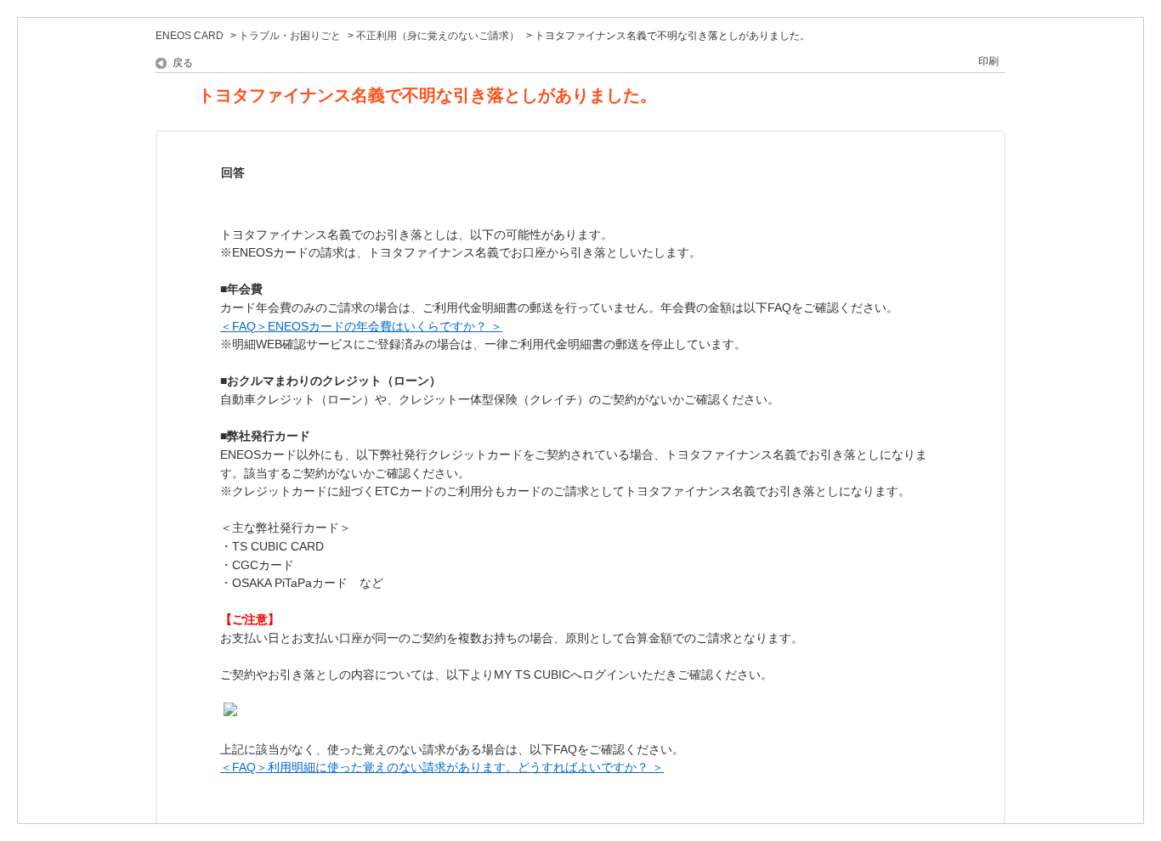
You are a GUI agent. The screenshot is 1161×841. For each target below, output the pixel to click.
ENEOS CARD (190, 36)
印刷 (988, 61)
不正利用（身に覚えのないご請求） (437, 36)
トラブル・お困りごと (290, 36)
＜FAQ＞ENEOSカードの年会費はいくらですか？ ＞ (361, 326)
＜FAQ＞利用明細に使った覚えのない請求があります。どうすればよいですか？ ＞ (442, 767)
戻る (183, 63)
